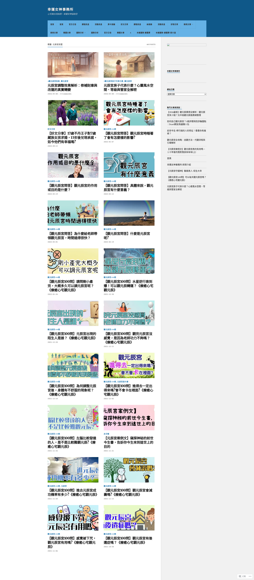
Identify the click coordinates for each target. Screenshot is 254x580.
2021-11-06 (53, 551)
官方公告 (72, 24)
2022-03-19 (53, 194)
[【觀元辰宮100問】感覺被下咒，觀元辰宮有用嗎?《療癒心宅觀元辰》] (73, 517)
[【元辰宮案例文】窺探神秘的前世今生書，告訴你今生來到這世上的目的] (129, 417)
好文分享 (124, 24)
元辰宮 (64, 486)
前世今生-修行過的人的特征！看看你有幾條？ (186, 132)
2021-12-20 (53, 342)
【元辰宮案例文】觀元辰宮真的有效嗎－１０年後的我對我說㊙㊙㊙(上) (186, 150)
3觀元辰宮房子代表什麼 (113, 81)
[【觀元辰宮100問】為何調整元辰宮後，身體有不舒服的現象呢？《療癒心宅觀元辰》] (73, 365)
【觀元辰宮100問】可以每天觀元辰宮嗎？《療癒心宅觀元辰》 (186, 178)
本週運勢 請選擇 (143, 33)
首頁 (52, 24)
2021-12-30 (109, 294)
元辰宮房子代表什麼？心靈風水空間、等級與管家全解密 (128, 87)
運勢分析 (80, 33)
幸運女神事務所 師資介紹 (179, 165)
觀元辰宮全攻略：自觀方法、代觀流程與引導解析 (186, 141)
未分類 (106, 434)
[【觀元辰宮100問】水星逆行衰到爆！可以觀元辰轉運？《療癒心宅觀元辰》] (129, 261)
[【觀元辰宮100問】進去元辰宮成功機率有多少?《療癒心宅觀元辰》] (73, 470)
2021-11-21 (109, 451)
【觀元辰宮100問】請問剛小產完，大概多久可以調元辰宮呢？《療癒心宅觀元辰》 (71, 286)
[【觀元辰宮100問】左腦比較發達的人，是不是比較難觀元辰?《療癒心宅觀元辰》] (73, 417)
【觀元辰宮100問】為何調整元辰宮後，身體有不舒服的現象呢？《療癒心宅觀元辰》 (72, 390)
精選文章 (67, 33)
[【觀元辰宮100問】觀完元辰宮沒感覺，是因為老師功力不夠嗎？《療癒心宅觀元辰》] (129, 313)
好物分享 (174, 24)
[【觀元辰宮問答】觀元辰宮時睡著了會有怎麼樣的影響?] (129, 113)
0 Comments (65, 94)
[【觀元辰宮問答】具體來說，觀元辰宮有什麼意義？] (129, 165)
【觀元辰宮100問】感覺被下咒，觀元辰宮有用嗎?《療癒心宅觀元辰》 (72, 542)
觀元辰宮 (64, 81)
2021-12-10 (53, 398)
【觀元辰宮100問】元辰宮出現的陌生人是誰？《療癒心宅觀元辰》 (72, 336)
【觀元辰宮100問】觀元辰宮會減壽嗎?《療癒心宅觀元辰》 (128, 492)
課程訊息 (85, 24)
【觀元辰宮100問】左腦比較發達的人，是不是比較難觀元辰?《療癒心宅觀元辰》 (72, 442)
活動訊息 (98, 24)
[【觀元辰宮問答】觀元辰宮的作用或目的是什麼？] (73, 165)
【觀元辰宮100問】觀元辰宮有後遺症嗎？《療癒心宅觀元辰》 (128, 540)
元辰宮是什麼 (122, 382)
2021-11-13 (109, 499)
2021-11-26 (53, 451)
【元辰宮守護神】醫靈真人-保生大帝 (184, 171)
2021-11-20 (53, 499)
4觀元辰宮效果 (54, 81)
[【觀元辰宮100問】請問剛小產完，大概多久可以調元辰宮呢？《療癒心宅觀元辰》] (73, 261)
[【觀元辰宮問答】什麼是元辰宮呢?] (129, 213)
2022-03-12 (109, 194)
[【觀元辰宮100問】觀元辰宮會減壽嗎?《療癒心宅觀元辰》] (129, 470)
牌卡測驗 (111, 24)
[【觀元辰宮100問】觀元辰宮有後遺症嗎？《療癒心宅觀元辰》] (129, 517)
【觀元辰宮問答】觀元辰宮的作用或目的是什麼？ (72, 188)
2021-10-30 (109, 547)
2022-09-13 (53, 146)
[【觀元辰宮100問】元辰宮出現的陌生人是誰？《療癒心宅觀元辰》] (73, 313)
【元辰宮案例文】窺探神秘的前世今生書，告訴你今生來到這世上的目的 (128, 442)
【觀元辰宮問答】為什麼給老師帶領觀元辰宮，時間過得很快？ (72, 236)
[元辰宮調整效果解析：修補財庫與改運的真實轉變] (73, 65)
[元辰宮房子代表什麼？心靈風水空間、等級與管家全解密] (129, 65)
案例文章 (187, 24)
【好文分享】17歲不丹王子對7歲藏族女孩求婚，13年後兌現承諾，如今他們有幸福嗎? (72, 137)
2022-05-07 (109, 142)
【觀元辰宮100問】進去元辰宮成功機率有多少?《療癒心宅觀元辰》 (73, 492)
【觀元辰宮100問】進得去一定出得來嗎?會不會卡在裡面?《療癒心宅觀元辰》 (128, 390)
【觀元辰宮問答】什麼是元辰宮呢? (127, 236)
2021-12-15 (109, 346)
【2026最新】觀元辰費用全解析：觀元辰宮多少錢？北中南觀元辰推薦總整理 (186, 113)
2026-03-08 (53, 94)
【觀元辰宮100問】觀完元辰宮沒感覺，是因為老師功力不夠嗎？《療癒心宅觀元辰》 (128, 338)
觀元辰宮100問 (110, 129)
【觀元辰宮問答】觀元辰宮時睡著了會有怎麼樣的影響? (128, 135)
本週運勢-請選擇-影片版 (166, 33)
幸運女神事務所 (61, 10)
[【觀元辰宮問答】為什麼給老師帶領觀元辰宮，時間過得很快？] (73, 213)
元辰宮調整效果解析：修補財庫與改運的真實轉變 (72, 87)
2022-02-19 (109, 242)
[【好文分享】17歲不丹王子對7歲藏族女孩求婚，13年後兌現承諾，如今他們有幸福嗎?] (73, 113)
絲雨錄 (149, 24)
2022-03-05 (53, 242)
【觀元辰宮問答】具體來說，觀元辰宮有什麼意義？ (128, 188)
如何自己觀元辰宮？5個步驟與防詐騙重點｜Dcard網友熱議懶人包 (186, 123)
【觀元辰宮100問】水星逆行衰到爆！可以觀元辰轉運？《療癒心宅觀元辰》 (128, 286)
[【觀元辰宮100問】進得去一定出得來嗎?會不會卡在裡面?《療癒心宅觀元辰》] (129, 365)
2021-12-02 (109, 398)
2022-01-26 (53, 294)
